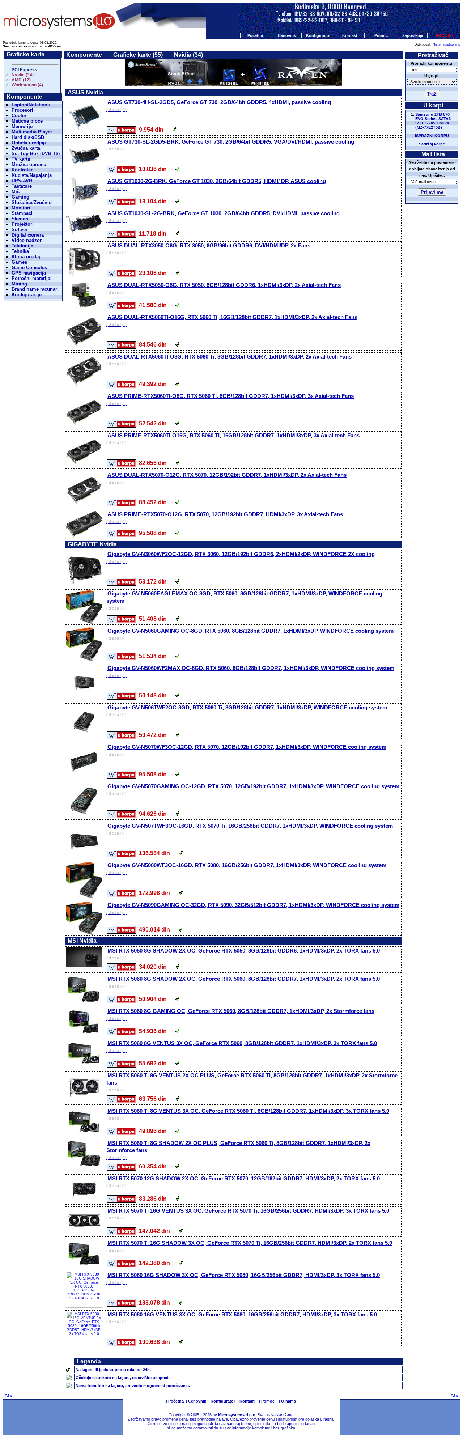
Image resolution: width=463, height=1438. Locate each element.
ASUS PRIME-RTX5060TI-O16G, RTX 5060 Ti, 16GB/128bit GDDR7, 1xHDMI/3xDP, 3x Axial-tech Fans (233, 438)
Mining (19, 284)
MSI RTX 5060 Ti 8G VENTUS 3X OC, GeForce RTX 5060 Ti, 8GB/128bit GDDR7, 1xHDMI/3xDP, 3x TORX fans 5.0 (247, 1114)
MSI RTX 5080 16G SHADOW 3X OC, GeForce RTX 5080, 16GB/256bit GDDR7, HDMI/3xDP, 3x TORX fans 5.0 (243, 1278)
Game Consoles (29, 267)
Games (19, 262)
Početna (255, 35)
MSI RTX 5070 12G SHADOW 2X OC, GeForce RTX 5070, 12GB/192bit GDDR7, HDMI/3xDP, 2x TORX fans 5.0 (243, 1181)
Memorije (22, 126)
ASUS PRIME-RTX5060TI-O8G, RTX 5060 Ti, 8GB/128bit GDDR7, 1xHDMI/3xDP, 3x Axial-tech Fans (230, 399)
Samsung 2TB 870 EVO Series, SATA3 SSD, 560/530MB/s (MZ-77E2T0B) (433, 121)
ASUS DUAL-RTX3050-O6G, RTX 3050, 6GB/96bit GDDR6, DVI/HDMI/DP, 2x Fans (208, 248)
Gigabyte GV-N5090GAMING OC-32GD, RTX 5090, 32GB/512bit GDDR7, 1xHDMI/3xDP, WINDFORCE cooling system (252, 908)
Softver (19, 229)
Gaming (20, 197)
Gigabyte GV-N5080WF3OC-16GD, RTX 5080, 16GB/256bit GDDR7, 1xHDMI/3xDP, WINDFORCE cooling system (246, 868)
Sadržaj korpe (432, 144)
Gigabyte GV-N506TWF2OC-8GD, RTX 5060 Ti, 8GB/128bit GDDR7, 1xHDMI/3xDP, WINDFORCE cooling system (246, 710)
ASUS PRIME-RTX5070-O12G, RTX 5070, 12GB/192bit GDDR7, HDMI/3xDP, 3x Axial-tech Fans (224, 517)
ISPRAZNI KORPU (432, 135)
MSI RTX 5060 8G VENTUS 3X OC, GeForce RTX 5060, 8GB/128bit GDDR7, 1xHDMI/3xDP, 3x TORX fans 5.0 (241, 1046)
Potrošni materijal (32, 278)
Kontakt (349, 35)
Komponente (84, 55)
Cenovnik (287, 35)
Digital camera (28, 235)
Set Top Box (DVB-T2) (36, 153)
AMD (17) (21, 79)
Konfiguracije (27, 294)
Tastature (22, 186)
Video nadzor (27, 240)
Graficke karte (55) (138, 55)
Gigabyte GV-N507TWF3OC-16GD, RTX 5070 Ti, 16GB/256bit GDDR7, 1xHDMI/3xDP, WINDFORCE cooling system (249, 829)
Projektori (23, 224)
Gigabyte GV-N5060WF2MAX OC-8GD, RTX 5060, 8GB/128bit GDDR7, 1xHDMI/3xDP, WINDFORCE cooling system (250, 671)
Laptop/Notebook (31, 104)
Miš (16, 191)
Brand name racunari (35, 289)
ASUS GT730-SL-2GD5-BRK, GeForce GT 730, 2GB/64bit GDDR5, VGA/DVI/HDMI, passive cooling (230, 145)
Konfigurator (318, 35)
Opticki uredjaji (29, 142)
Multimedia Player (32, 132)
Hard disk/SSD (28, 137)
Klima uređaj (26, 256)
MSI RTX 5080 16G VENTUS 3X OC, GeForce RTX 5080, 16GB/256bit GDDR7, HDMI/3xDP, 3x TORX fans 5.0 (241, 1317)
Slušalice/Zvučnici (32, 202)
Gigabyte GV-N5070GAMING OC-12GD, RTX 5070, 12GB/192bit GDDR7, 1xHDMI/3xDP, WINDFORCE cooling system (252, 789)
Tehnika (20, 251)
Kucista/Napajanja (32, 175)
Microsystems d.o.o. (237, 1415)
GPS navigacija (29, 273)
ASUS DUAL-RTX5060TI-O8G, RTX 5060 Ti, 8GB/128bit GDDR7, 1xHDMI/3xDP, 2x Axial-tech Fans (229, 359)
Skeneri (20, 218)
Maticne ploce (27, 121)
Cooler (19, 115)
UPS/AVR (22, 180)
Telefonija (22, 246)
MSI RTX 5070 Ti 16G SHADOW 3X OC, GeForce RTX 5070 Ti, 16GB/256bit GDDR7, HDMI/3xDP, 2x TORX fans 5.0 (249, 1246)
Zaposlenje (412, 35)
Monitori (21, 208)
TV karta (21, 159)
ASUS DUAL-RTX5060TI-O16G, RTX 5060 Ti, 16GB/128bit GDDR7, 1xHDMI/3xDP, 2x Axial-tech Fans (231, 320)
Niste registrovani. (446, 44)
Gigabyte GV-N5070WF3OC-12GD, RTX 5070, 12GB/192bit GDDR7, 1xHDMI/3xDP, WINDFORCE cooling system (246, 750)
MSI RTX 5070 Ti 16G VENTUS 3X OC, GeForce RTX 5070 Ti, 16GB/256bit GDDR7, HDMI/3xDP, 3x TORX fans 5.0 (247, 1214)
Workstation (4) (27, 85)
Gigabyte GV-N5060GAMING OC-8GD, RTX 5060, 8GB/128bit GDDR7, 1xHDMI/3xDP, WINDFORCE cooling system (250, 634)
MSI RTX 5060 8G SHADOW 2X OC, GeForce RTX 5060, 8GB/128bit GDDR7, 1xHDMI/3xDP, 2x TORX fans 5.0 (243, 982)
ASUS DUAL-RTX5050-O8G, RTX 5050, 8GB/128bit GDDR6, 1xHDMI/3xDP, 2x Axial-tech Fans (223, 288)
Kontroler (22, 170)
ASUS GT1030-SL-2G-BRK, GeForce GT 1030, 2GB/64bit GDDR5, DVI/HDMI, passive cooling (223, 216)
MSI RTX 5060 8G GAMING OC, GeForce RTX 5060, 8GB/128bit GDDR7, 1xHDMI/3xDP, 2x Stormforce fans (240, 1014)
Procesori (22, 110)
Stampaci (22, 213)
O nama (288, 1401)
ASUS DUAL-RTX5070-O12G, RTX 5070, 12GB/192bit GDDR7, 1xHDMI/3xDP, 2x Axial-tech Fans (226, 478)
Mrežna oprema (29, 164)
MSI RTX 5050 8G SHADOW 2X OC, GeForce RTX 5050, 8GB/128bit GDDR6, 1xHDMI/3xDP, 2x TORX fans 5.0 (243, 953)
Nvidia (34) (23, 74)
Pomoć (381, 35)
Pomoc (268, 1401)
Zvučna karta (26, 148)
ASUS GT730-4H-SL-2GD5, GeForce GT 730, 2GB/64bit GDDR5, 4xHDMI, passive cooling (218, 105)
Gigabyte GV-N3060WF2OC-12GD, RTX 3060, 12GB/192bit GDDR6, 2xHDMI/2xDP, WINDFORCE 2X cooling (240, 557)
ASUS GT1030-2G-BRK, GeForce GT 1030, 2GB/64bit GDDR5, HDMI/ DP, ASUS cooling (216, 184)
